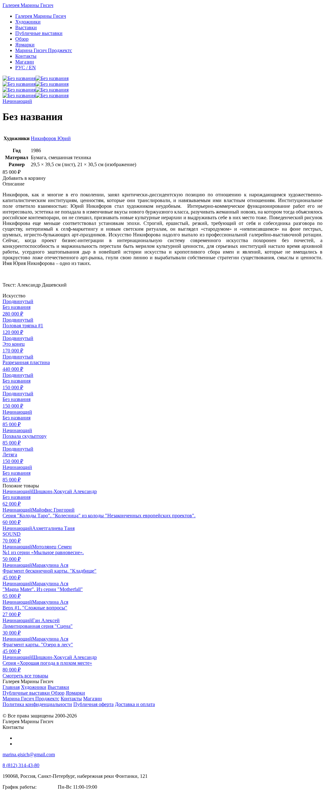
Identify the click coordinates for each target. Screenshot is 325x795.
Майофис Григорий (53, 510)
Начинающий (17, 101)
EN (25, 67)
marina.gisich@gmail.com (29, 754)
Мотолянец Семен (52, 546)
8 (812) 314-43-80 (21, 765)
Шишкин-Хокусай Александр (64, 491)
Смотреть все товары (25, 675)
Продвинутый (18, 301)
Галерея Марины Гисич (28, 5)
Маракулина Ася (50, 565)
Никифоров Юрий (51, 138)
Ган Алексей (46, 620)
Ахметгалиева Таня (53, 528)
